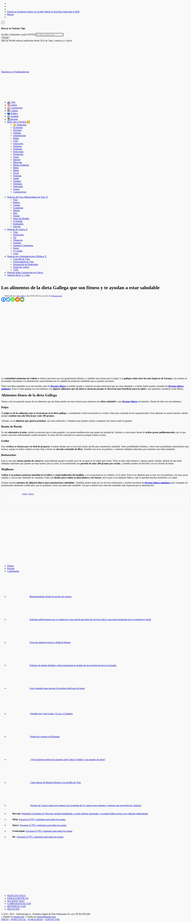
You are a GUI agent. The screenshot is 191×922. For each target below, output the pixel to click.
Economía (18, 127)
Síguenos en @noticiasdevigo (15, 71)
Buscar (10, 14)
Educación (18, 143)
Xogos (16, 189)
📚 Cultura (12, 110)
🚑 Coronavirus (14, 108)
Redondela (18, 224)
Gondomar (18, 208)
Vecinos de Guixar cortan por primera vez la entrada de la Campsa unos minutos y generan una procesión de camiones (85, 805)
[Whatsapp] (12, 299)
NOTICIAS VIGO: (16, 895)
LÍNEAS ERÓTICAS (17, 898)
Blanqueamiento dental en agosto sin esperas (50, 596)
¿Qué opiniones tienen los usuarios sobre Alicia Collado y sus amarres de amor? (67, 759)
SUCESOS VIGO (16, 901)
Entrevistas (18, 151)
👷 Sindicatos (19, 125)
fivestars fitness (58, 386)
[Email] (22, 299)
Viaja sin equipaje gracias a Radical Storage (50, 642)
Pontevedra (18, 234)
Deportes (17, 130)
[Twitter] (8, 299)
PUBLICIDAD (35, 919)
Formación (18, 154)
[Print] (17, 299)
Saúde (16, 178)
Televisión (18, 186)
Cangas (16, 205)
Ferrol (16, 248)
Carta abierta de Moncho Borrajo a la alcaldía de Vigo (55, 782)
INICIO (5, 919)
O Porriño (18, 221)
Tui (14, 237)
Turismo (17, 181)
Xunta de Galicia (21, 267)
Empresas (17, 149)
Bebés (16, 138)
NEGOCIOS (13, 909)
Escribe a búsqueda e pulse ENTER (18, 34)
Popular (10, 568)
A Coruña (17, 251)
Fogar (16, 157)
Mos (15, 213)
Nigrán (16, 216)
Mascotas (17, 162)
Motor (16, 170)
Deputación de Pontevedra (25, 264)
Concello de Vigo (21, 259)
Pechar (5, 38)
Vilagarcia (18, 240)
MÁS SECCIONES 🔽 (18, 122)
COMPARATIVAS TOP (19, 903)
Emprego (17, 146)
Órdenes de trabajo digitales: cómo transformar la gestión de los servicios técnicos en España (73, 665)
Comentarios (13, 571)
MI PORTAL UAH (16, 906)
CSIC (16, 141)
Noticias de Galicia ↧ (17, 229)
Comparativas (19, 192)
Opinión (17, 133)
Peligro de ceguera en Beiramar (45, 736)
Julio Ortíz (20, 296)
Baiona (16, 202)
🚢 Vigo (11, 102)
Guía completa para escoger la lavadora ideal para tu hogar (57, 688)
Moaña (16, 210)
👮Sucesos (12, 119)
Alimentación (19, 135)
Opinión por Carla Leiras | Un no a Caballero (51, 713)
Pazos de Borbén (21, 218)
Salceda (16, 226)
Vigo (15, 199)
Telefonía (17, 184)
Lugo (15, 253)
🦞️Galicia (12, 105)
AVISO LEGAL (18, 919)
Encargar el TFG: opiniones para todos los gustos (42, 819)
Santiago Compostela (23, 245)
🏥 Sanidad (12, 116)
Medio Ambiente (21, 165)
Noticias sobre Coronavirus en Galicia (25, 272)
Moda (16, 167)
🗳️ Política (12, 113)
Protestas (17, 175)
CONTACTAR (52, 919)
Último (10, 566)
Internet (16, 159)
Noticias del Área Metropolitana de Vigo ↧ (27, 197)
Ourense (17, 243)
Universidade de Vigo (23, 261)
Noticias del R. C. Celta (18, 275)
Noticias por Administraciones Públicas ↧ (27, 256)
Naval (16, 173)
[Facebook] (3, 299)
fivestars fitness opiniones (157, 482)
